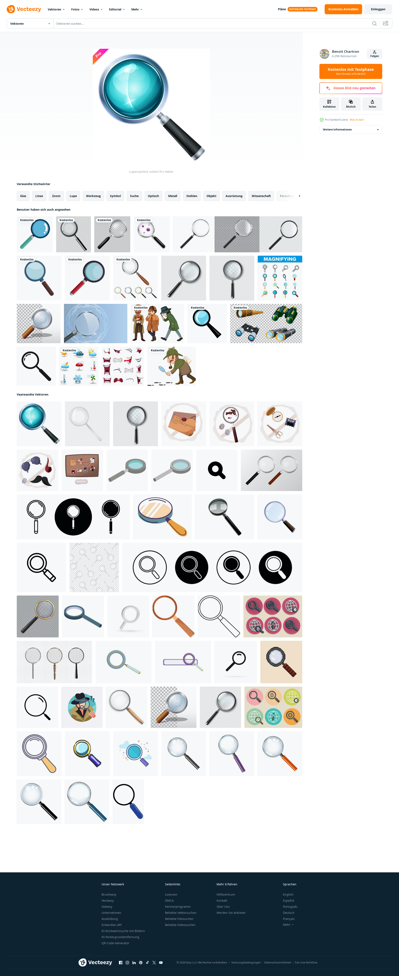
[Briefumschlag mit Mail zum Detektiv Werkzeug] (183, 423)
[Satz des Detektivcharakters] (157, 323)
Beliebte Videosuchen (180, 925)
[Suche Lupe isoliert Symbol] (35, 234)
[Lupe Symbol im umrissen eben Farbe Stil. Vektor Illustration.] (135, 753)
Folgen (374, 56)
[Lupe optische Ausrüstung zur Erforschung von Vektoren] (231, 278)
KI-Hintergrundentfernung (120, 937)
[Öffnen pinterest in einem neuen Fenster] (140, 962)
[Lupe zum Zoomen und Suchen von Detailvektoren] (39, 753)
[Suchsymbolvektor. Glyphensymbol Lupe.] (36, 366)
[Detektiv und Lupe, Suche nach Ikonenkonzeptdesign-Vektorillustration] (82, 707)
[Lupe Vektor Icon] (207, 323)
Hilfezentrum (226, 894)
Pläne (282, 9)
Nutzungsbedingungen (246, 962)
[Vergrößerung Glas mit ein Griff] (183, 753)
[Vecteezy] (24, 9)
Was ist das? (357, 119)
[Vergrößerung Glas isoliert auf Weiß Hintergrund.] (280, 516)
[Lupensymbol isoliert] (39, 423)
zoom (56, 196)
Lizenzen (171, 894)
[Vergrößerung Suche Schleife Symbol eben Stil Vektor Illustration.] (37, 707)
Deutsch (288, 913)
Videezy (107, 907)
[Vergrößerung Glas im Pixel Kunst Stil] (281, 662)
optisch (153, 196)
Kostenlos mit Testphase (351, 71)
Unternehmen (111, 913)
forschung (287, 196)
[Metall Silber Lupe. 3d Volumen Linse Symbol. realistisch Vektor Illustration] (128, 616)
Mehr (135, 9)
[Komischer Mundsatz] (123, 366)
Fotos (75, 9)
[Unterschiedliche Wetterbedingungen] (78, 366)
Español (288, 901)
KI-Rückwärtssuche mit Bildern (123, 931)
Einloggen (378, 9)
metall (172, 196)
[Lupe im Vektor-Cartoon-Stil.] (39, 323)
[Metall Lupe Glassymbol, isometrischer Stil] (127, 470)
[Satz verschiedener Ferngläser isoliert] (266, 323)
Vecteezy (108, 901)
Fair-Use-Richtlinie (306, 962)
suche (134, 196)
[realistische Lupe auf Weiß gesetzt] (135, 278)
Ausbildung (110, 919)
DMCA (169, 901)
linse (39, 196)
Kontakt (222, 901)
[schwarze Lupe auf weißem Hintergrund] (224, 516)
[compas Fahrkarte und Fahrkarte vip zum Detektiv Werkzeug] (280, 423)
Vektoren (54, 9)
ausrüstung (234, 196)
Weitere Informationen (337, 129)
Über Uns (223, 907)
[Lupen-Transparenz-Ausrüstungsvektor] (183, 278)
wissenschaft (261, 196)
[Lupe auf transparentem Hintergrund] (73, 234)
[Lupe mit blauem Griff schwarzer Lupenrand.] (128, 801)
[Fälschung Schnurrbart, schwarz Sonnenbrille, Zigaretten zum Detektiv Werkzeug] (37, 470)
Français (289, 919)
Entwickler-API (112, 925)
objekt (211, 196)
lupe (73, 196)
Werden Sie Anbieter (231, 913)
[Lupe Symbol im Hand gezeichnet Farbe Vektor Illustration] (87, 753)
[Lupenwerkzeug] (39, 278)
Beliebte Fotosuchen (179, 919)
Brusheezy (109, 894)
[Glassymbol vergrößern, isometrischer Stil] (83, 616)
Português (290, 907)
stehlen (191, 196)
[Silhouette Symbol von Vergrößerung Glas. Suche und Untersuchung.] (217, 470)
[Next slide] (296, 196)
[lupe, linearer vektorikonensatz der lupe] (280, 278)
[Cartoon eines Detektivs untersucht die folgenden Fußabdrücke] (171, 366)
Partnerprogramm (178, 907)
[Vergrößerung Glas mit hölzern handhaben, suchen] (162, 516)
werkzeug (93, 196)
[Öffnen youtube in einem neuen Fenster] (161, 962)
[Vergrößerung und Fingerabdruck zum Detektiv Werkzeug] (231, 423)
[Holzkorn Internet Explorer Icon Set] (273, 707)
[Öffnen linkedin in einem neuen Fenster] (134, 962)
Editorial (115, 9)
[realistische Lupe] (112, 234)
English (288, 894)
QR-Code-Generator (115, 943)
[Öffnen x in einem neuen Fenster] (154, 962)
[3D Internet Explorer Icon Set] (272, 616)
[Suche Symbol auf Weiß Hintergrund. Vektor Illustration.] (235, 662)
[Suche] (374, 23)
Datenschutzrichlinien (277, 962)
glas (23, 196)
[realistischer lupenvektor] (126, 707)
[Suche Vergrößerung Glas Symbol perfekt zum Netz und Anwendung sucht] (41, 567)
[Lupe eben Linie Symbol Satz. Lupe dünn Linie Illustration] (212, 567)
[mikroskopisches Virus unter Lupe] (152, 234)
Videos (94, 9)
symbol (115, 196)
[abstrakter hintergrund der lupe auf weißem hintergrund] (54, 662)
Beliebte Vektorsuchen (180, 913)
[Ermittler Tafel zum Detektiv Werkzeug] (82, 470)
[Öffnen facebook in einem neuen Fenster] (120, 962)
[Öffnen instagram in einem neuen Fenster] (127, 962)
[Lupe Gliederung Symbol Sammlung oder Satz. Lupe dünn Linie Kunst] (73, 516)
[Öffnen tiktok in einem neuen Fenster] (147, 962)
